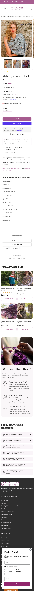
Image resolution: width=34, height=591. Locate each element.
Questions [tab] (15, 248)
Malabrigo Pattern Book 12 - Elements (24, 322)
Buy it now (17, 123)
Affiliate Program (6, 522)
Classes (3, 520)
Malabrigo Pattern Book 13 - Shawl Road (24, 289)
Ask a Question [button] (18, 244)
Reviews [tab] (5, 248)
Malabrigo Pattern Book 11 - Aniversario (8, 322)
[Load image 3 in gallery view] (26, 64)
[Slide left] (1, 64)
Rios (12, 168)
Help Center (4, 525)
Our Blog (3, 508)
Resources (4, 517)
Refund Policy (5, 540)
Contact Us (4, 500)
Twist (9, 170)
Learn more (12, 99)
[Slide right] (32, 64)
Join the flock (17, 584)
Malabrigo (12, 83)
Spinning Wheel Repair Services (10, 506)
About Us (4, 503)
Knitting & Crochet (12, 16)
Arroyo (4, 168)
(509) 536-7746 (7, 491)
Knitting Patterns (24, 16)
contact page (23, 488)
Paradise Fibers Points (7, 511)
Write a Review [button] (18, 240)
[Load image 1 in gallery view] (8, 64)
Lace (4, 170)
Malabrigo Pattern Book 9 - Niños (8, 289)
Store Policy (4, 538)
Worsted (27, 168)
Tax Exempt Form (6, 528)
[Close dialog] (30, 549)
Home (4, 16)
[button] (2, 9)
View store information (10, 152)
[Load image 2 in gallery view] (17, 64)
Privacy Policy (5, 543)
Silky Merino (17, 168)
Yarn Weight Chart (6, 514)
